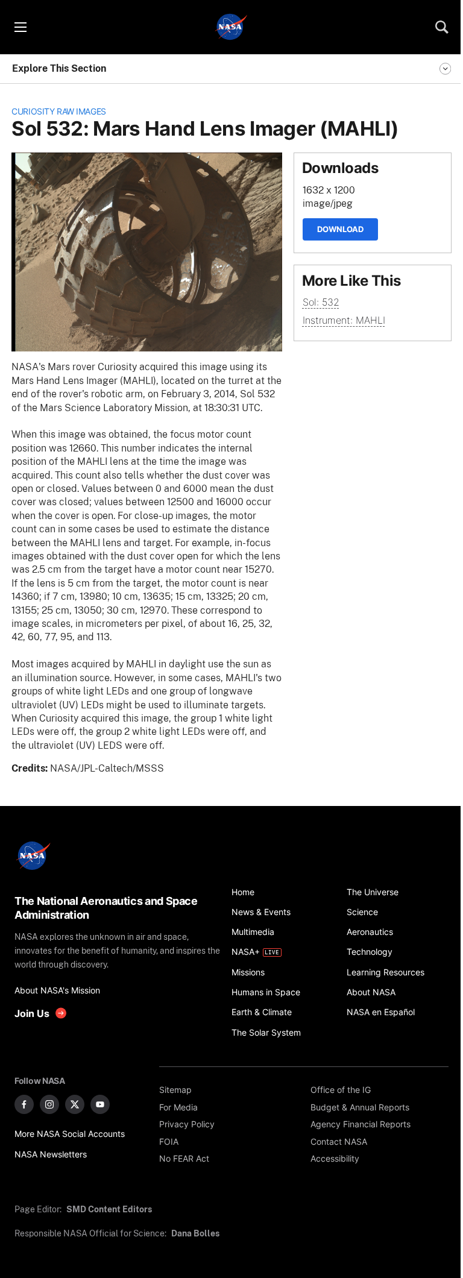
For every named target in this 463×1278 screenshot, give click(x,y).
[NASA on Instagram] (49, 1104)
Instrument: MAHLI (344, 320)
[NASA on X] (74, 1104)
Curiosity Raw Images (58, 111)
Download (340, 229)
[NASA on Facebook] (24, 1104)
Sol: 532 (321, 302)
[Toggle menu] (19, 27)
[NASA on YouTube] (100, 1104)
